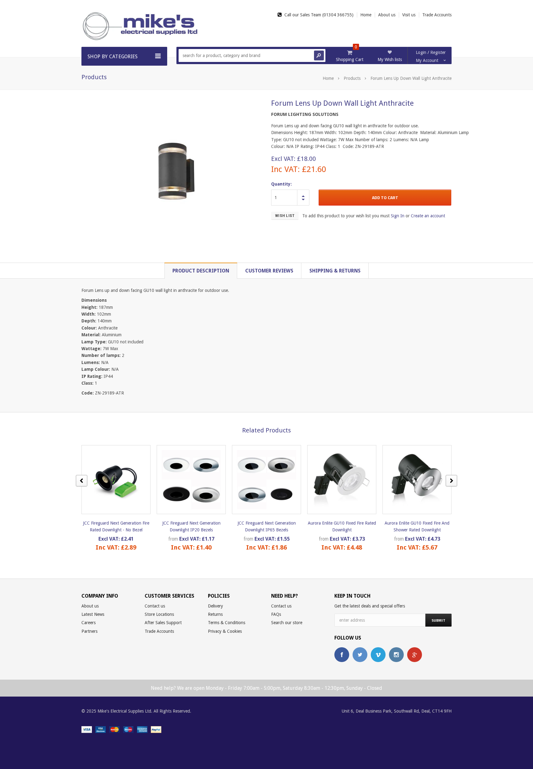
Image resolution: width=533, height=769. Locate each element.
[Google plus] (414, 654)
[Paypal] (156, 729)
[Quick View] (110, 479)
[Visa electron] (100, 729)
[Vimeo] (378, 654)
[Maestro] (128, 729)
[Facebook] (341, 654)
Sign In (397, 215)
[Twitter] (360, 654)
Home (328, 78)
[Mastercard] (114, 729)
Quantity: (281, 184)
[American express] (142, 729)
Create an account (428, 215)
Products (352, 78)
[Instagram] (396, 654)
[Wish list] (121, 479)
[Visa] (86, 729)
